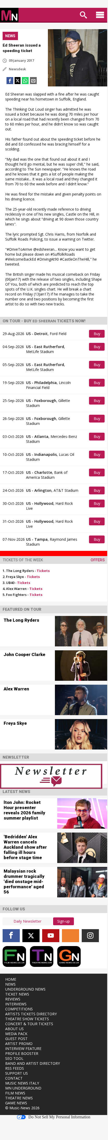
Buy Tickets (98, 334)
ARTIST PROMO (19, 1043)
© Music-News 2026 (22, 1107)
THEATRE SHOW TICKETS (27, 1018)
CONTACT (14, 1078)
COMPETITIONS (19, 1008)
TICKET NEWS (17, 994)
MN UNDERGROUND (23, 1088)
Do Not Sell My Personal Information (59, 1117)
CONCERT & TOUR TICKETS (29, 1023)
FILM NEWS (15, 1093)
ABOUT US (14, 1028)
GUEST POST (16, 1038)
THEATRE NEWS (19, 1097)
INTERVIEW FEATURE (23, 1048)
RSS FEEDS (14, 1068)
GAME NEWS (16, 1102)
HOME (10, 979)
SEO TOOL (14, 1058)
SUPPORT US (16, 1073)
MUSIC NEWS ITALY (22, 1083)
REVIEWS (12, 999)
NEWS (10, 984)
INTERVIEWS (16, 1004)
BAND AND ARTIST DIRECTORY (32, 1063)
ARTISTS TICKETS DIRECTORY (31, 1013)
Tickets (43, 570)
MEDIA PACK (16, 1033)
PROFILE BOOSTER (21, 1053)
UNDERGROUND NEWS (25, 989)
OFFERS (98, 560)
